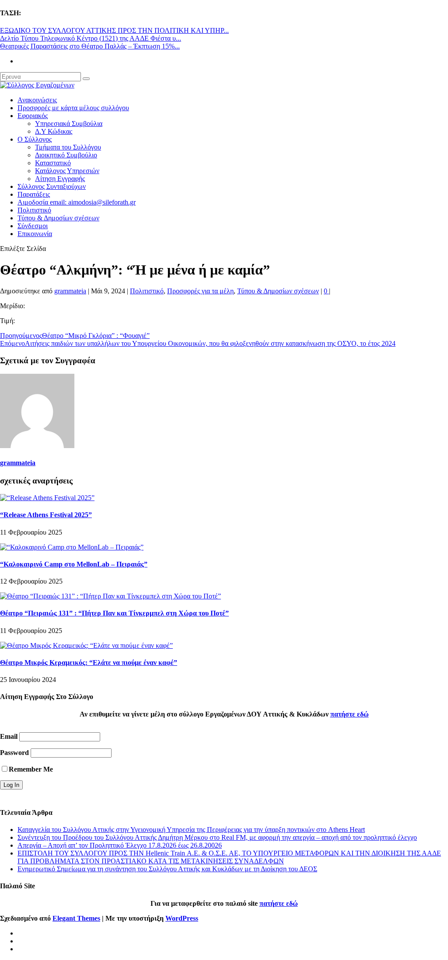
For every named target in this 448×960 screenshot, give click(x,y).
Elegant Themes (76, 918)
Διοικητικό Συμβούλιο (66, 155)
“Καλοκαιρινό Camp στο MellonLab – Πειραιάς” (73, 564)
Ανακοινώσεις (37, 100)
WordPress (181, 918)
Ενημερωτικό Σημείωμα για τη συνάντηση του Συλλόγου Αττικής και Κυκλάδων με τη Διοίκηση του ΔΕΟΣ (167, 869)
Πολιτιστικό (34, 210)
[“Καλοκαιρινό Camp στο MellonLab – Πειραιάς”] (72, 547)
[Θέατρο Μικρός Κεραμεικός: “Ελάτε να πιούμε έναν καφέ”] (86, 645)
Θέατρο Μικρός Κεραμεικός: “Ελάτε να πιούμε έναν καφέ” (88, 662)
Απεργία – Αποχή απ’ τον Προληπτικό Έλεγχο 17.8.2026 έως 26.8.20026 (120, 845)
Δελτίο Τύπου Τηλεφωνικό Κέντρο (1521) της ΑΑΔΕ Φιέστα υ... (90, 38)
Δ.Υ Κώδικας (53, 131)
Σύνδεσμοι (33, 226)
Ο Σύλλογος (35, 139)
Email (9, 736)
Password (14, 752)
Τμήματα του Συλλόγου (68, 147)
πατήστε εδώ (349, 714)
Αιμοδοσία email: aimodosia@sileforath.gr (77, 202)
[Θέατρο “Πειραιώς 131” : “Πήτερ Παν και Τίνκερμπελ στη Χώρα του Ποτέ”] (110, 596)
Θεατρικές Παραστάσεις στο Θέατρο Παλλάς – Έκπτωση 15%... (90, 46)
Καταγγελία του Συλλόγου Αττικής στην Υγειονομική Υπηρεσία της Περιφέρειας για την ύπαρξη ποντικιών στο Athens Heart (191, 829)
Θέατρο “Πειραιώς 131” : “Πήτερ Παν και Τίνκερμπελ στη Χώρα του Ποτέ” (114, 613)
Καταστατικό (53, 163)
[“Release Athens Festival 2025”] (47, 497)
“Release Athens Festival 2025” (46, 514)
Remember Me (31, 769)
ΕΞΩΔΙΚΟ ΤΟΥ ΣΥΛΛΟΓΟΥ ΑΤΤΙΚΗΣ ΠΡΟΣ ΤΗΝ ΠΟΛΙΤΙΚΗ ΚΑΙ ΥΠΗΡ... (114, 30)
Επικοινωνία (35, 233)
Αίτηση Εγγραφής (60, 178)
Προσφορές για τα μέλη (200, 291)
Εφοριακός (33, 115)
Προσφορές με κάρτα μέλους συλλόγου (73, 107)
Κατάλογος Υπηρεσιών (67, 170)
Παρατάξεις (34, 194)
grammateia (70, 291)
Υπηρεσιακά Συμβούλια (68, 123)
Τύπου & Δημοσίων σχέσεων (58, 218)
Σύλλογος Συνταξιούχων (52, 186)
